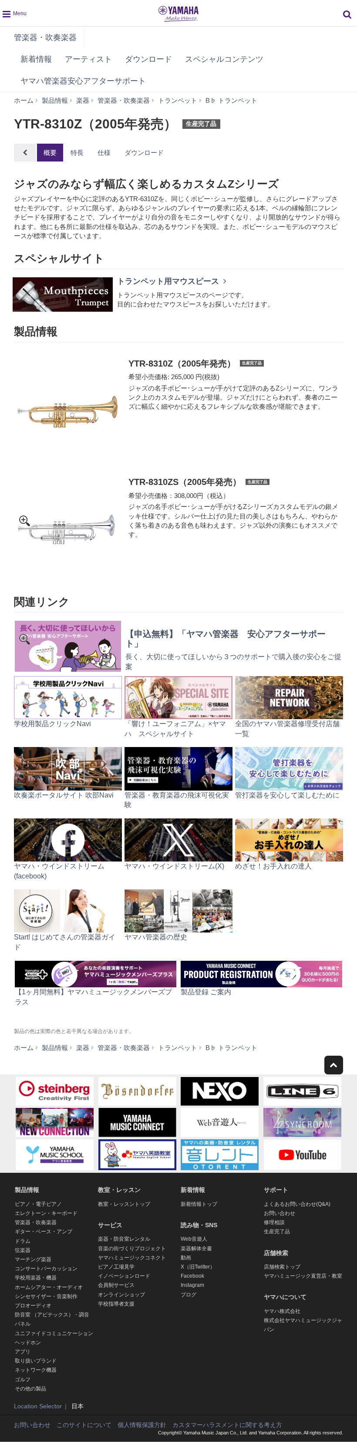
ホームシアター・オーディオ (49, 1287)
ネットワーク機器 (36, 1370)
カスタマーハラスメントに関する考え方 (227, 1424)
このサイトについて (84, 1424)
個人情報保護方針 (142, 1424)
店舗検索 (276, 1252)
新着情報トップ (199, 1204)
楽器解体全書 (196, 1248)
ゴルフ (22, 1380)
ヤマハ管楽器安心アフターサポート (83, 81)
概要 (50, 152)
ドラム (22, 1241)
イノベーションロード (124, 1276)
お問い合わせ (279, 1213)
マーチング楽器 (33, 1259)
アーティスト (88, 59)
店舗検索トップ (282, 1267)
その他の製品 (30, 1389)
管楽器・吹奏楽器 (45, 37)
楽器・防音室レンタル (124, 1239)
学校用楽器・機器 (36, 1278)
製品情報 (27, 1189)
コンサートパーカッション (46, 1269)
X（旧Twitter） (198, 1267)
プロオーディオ (33, 1306)
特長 (77, 152)
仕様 (104, 152)
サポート (276, 1189)
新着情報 (36, 59)
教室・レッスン (119, 1189)
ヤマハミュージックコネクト (132, 1258)
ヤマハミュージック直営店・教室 (303, 1276)
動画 (186, 1258)
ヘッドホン (28, 1343)
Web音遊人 (194, 1239)
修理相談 (274, 1222)
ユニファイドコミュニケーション (54, 1333)
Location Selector (38, 1406)
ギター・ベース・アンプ (43, 1232)
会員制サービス (116, 1285)
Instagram (192, 1285)
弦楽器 (22, 1250)
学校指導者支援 (116, 1304)
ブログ (188, 1295)
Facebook (192, 1276)
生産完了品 (277, 1232)
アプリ (22, 1352)
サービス (110, 1225)
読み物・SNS (199, 1225)
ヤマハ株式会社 (282, 1311)
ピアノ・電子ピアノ (38, 1204)
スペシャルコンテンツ (224, 59)
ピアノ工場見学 (116, 1267)
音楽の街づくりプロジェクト (132, 1248)
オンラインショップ (121, 1295)
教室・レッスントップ (124, 1204)
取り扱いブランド (36, 1361)
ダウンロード (148, 59)
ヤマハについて (285, 1296)
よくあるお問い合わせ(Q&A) (297, 1204)
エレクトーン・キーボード (46, 1213)
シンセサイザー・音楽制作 (46, 1296)
